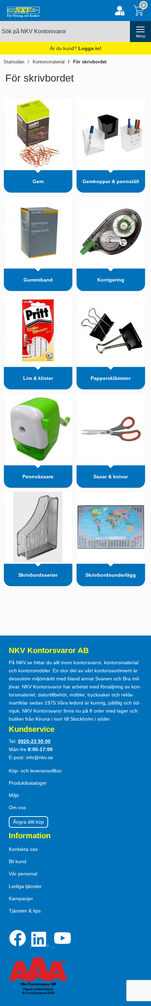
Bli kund (17, 861)
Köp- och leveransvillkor (35, 770)
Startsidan (14, 61)
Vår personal (23, 873)
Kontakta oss (23, 849)
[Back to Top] (138, 960)
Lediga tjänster (25, 886)
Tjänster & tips (25, 911)
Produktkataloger (28, 783)
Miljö (14, 795)
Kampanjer (21, 898)
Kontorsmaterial (49, 61)
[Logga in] (119, 10)
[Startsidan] (22, 10)
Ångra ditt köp (28, 822)
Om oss (17, 807)
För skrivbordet (89, 61)
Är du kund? (75, 48)
